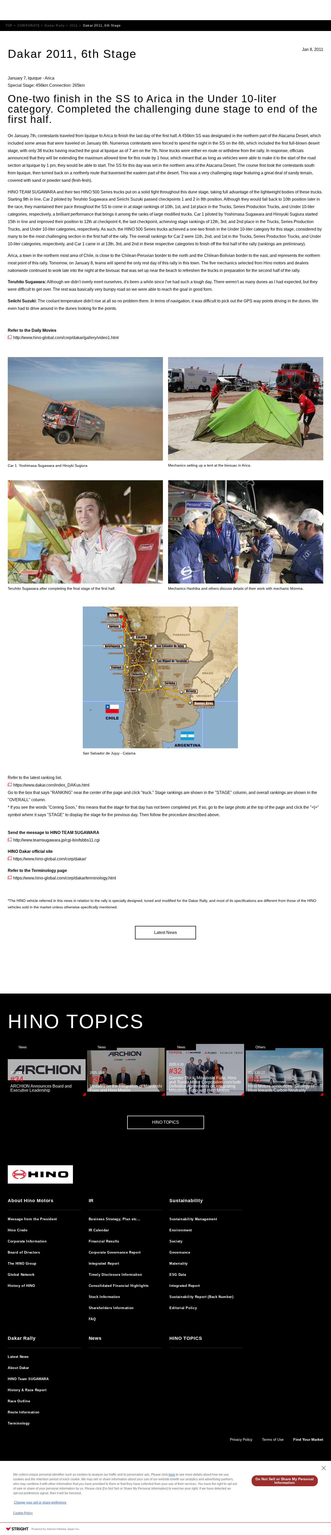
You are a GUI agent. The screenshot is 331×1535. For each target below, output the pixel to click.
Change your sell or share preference (40, 1502)
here (172, 1474)
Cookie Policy (23, 1513)
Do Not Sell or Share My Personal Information (284, 1481)
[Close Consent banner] (323, 1468)
